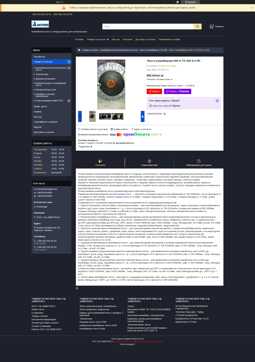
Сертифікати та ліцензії (46, 122)
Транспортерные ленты (139, 324)
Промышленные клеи (46, 89)
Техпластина (86, 319)
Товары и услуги (90, 50)
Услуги (131, 306)
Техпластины (42, 74)
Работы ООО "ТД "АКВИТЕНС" (47, 329)
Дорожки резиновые (45, 79)
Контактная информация (44, 319)
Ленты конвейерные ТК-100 (153, 50)
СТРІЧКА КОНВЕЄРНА (186, 315)
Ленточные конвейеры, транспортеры (146, 315)
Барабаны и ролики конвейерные (45, 95)
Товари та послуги (96, 39)
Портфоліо (39, 56)
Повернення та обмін (169, 39)
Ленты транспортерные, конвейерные (98, 306)
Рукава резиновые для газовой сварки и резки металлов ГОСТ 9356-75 (147, 329)
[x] (80, 289)
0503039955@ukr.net (47, 189)
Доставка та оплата (145, 39)
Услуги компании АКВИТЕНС (49, 100)
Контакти (127, 39)
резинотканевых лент (120, 194)
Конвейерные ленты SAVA (92, 328)
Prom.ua (140, 339)
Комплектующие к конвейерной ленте (51, 84)
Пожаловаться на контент (124, 341)
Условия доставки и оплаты (45, 323)
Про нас (116, 39)
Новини (37, 111)
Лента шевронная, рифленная (94, 309)
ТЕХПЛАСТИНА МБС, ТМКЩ (189, 312)
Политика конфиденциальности (150, 341)
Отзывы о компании (41, 326)
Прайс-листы (38, 309)
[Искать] (197, 26)
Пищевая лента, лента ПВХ (93, 322)
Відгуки (37, 127)
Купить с (174, 91)
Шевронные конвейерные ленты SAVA (98, 325)
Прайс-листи (40, 106)
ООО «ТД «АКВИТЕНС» (43, 306)
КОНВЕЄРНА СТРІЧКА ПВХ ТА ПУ (192, 319)
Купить (156, 91)
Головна (79, 39)
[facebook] (77, 289)
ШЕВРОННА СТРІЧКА (186, 322)
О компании (37, 313)
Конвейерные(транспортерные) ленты (119, 50)
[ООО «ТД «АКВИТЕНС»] (65, 23)
